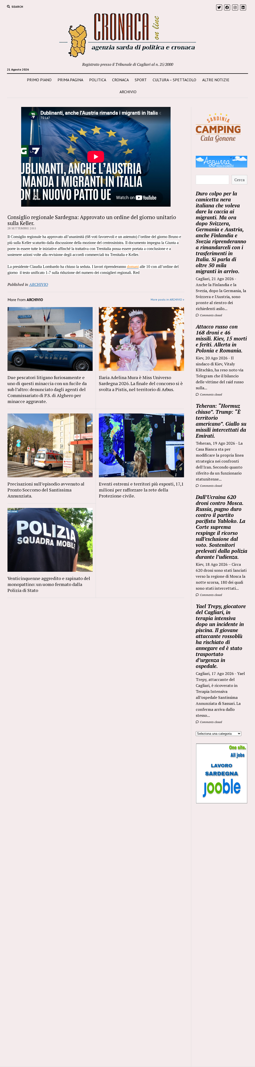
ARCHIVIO (128, 91)
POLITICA (97, 79)
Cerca (239, 179)
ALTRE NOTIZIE (215, 79)
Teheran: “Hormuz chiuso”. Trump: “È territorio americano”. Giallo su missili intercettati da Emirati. (221, 421)
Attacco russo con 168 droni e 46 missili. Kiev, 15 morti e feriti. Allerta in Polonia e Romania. (221, 338)
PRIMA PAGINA (70, 79)
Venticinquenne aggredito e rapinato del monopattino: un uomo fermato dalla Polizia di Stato (48, 584)
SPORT (141, 79)
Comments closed (210, 315)
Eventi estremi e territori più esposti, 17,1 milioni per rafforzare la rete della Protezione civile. (141, 490)
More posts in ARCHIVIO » (167, 299)
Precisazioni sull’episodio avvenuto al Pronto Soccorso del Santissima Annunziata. (45, 490)
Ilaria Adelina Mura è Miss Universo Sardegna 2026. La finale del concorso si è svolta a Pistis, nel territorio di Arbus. (141, 383)
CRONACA (120, 79)
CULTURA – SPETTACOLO (174, 79)
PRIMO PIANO (39, 79)
